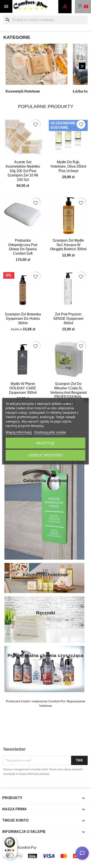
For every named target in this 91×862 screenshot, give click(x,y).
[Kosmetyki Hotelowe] (36, 64)
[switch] (10, 855)
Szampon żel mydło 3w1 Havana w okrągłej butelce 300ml (68, 245)
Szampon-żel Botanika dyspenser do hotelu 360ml (23, 318)
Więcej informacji (19, 432)
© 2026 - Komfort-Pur (19, 847)
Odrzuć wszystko (45, 455)
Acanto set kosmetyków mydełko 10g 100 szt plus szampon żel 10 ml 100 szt (23, 170)
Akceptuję (45, 443)
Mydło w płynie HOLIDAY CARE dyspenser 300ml (23, 388)
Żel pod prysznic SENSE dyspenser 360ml (68, 318)
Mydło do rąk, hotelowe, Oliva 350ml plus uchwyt (68, 166)
